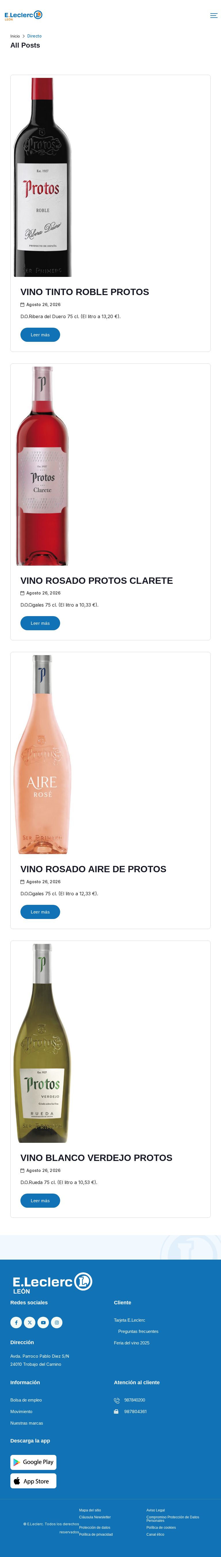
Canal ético (155, 1534)
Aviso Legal (155, 1510)
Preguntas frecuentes (138, 1331)
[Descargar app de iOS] (33, 1480)
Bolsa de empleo (26, 1399)
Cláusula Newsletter (95, 1517)
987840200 (134, 1399)
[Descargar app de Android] (33, 1462)
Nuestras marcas (26, 1423)
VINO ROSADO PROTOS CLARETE (96, 580)
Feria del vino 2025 (131, 1342)
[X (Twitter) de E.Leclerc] (29, 1322)
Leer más (40, 334)
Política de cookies (161, 1527)
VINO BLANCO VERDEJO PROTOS (96, 1158)
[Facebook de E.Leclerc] (16, 1322)
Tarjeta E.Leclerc (129, 1320)
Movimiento (21, 1411)
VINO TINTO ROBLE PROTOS (84, 292)
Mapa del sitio (90, 1510)
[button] (214, 15)
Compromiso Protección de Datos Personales (172, 1518)
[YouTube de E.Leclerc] (43, 1322)
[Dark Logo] (23, 15)
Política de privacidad (96, 1534)
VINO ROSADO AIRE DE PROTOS (93, 869)
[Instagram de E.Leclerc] (56, 1322)
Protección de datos (94, 1527)
